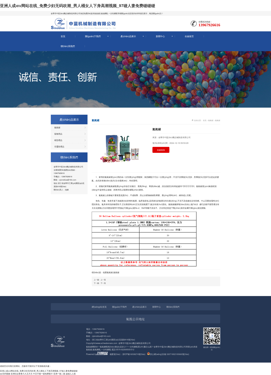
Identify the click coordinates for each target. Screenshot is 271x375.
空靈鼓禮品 (59, 146)
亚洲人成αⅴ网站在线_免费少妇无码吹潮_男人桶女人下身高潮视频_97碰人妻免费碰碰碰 (77, 5)
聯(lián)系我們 (68, 46)
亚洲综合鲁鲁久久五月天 (21, 373)
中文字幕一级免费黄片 (43, 373)
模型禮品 (58, 140)
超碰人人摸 (71, 373)
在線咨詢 (161, 149)
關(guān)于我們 (93, 36)
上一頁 (103, 279)
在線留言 (189, 36)
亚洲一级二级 (59, 373)
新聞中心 (160, 36)
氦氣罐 (97, 13)
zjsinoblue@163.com (67, 179)
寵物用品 (58, 133)
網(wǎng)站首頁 (99, 306)
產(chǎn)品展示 (128, 36)
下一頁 (103, 283)
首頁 (63, 36)
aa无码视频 (5, 373)
